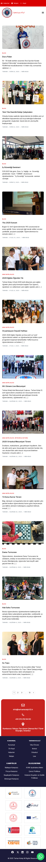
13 (29, 692)
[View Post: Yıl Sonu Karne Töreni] (23, 477)
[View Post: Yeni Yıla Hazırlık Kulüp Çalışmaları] (23, 92)
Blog (4, 53)
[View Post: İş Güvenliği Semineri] (23, 148)
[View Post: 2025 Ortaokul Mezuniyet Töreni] (23, 422)
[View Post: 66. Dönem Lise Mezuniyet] (23, 367)
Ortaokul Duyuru (21, 438)
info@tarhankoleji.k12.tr (23, 709)
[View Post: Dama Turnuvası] (23, 532)
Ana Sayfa (6, 274)
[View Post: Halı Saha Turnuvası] (23, 588)
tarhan (5, 71)
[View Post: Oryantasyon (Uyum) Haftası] (23, 311)
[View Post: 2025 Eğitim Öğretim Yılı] (23, 258)
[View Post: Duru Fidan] (23, 37)
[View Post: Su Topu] (23, 643)
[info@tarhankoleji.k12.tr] (23, 705)
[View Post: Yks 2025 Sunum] (23, 203)
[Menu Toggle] (43, 12)
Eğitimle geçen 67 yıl (18, 12)
